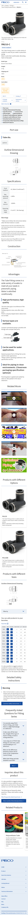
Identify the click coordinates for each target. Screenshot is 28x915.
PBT (3, 79)
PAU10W (3, 661)
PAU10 (4, 658)
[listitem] (5, 623)
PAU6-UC (4, 643)
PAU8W (3, 655)
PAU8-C (3, 652)
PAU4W (3, 635)
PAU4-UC (4, 632)
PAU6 (4, 638)
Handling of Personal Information (8, 913)
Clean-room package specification (5, 90)
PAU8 (4, 649)
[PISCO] (5, 2)
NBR (3, 84)
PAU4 (4, 629)
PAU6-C (3, 641)
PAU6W (3, 646)
